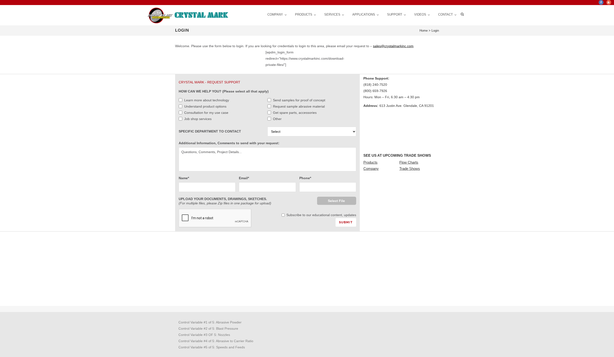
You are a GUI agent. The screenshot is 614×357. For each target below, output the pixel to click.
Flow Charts (408, 162)
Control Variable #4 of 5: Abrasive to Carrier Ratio (215, 341)
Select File (336, 201)
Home (423, 30)
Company (371, 169)
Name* (184, 178)
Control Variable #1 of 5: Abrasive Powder (210, 322)
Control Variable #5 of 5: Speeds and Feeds (211, 347)
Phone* (305, 178)
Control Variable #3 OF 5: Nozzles (204, 335)
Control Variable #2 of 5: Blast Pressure (208, 328)
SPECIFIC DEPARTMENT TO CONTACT (210, 131)
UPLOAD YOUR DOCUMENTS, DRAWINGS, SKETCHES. (225, 201)
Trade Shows (409, 169)
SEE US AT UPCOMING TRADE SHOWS (397, 155)
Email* (244, 178)
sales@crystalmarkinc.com (393, 46)
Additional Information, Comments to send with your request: (229, 143)
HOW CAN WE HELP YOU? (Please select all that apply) (224, 91)
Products (370, 162)
